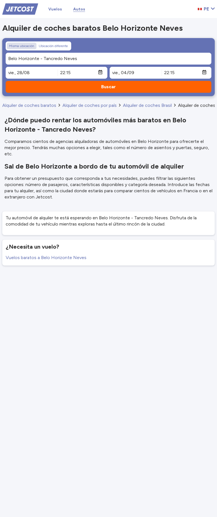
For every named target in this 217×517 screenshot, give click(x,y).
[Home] (20, 8)
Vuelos (55, 9)
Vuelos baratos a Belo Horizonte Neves (46, 257)
